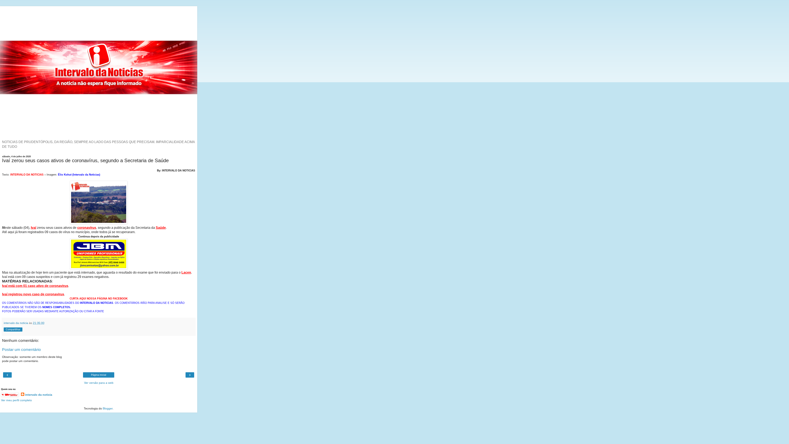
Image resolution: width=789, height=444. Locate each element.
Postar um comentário (21, 349)
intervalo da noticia (38, 394)
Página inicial (98, 374)
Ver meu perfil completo (16, 400)
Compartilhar (13, 329)
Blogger (108, 408)
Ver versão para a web (98, 382)
